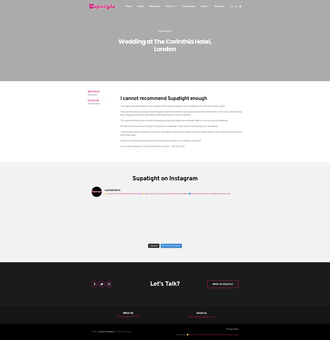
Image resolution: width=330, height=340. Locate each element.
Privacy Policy (232, 329)
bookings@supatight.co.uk (201, 316)
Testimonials (188, 6)
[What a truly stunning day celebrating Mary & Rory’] (183, 210)
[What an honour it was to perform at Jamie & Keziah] (146, 231)
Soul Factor (193, 335)
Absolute (222, 335)
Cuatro (236, 335)
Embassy (202, 335)
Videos (140, 6)
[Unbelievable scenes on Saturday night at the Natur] (221, 210)
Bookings (219, 6)
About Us (170, 6)
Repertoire (154, 6)
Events (204, 6)
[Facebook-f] (232, 6)
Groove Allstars (212, 335)
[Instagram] (236, 6)
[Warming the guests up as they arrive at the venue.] (221, 231)
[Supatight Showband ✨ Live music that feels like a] (183, 231)
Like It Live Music (106, 332)
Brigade (229, 335)
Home (129, 6)
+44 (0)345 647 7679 (128, 316)
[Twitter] (240, 6)
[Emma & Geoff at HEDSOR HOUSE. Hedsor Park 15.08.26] (109, 210)
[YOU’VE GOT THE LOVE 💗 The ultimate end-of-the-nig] (146, 210)
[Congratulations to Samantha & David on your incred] (109, 231)
